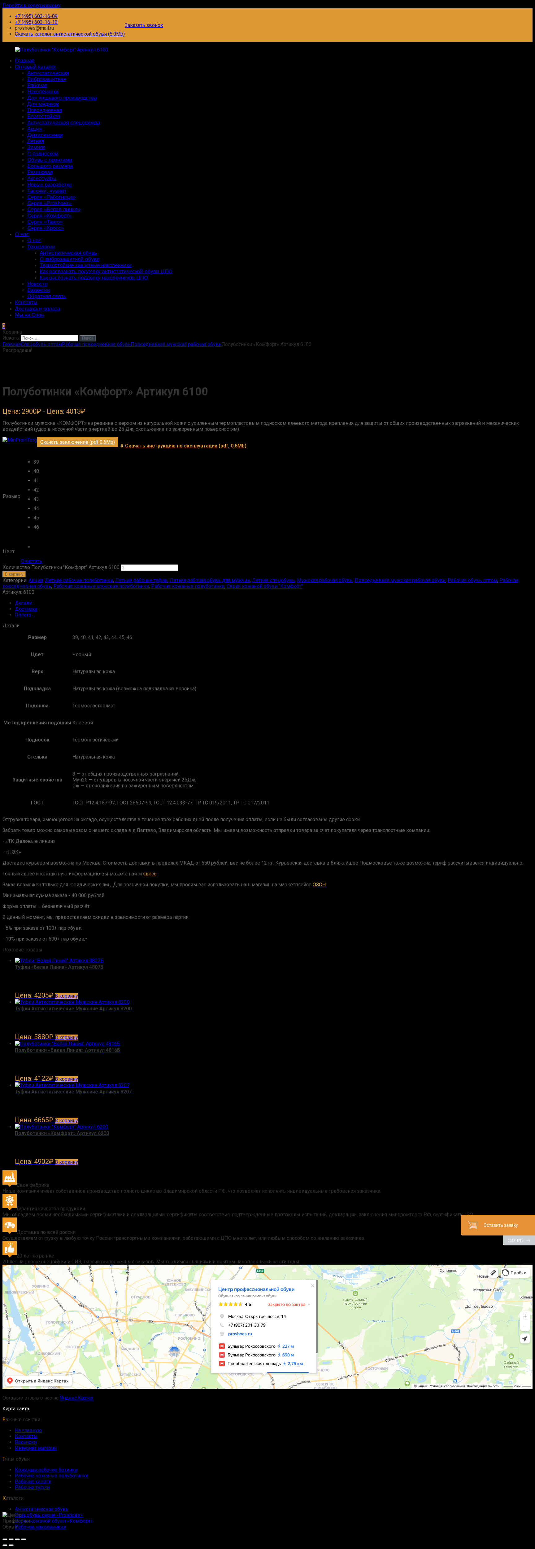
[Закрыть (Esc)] (4, 1539)
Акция (34, 129)
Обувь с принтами (49, 160)
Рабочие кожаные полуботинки (187, 586)
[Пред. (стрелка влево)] (4, 1545)
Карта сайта (15, 1409)
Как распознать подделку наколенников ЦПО (94, 278)
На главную (28, 1430)
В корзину (14, 574)
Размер (11, 496)
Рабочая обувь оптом (472, 580)
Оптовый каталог (35, 67)
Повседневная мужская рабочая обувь (176, 344)
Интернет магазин (36, 1448)
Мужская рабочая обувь (325, 580)
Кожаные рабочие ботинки (46, 1470)
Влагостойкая (43, 116)
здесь (150, 874)
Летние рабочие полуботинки (79, 580)
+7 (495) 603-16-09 (36, 16)
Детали (23, 603)
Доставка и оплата (37, 309)
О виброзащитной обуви (70, 259)
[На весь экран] (17, 1539)
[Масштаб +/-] (23, 1539)
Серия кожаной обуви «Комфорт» (54, 1521)
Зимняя (36, 147)
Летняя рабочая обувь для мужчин (210, 580)
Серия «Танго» (45, 222)
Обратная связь (46, 296)
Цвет (9, 551)
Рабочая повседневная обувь (96, 344)
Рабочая (37, 85)
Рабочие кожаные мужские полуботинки (101, 586)
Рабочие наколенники (40, 1527)
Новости (37, 284)
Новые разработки (49, 185)
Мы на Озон (29, 315)
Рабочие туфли (32, 1487)
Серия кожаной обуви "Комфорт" (265, 586)
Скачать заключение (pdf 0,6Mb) (77, 442)
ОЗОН (319, 885)
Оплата (23, 615)
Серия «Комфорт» (49, 216)
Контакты (26, 302)
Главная (24, 61)
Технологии (41, 247)
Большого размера (50, 166)
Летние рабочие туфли (141, 580)
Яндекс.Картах (76, 1398)
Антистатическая (48, 73)
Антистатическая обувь (68, 253)
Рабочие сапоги (33, 1481)
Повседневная (44, 110)
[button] (38, 463)
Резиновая (40, 172)
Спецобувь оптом (41, 344)
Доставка (26, 609)
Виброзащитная (46, 79)
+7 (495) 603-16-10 (36, 22)
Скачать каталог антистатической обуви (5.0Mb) (70, 34)
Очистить (31, 561)
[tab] (274, 603)
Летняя (35, 141)
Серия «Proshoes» (49, 203)
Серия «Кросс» (45, 228)
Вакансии (38, 290)
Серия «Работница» (51, 197)
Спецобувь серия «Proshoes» (49, 1515)
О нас (22, 234)
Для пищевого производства (62, 98)
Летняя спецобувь (273, 580)
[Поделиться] (11, 1539)
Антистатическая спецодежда (63, 123)
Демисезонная (45, 135)
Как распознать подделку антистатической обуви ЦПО (106, 271)
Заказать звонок (144, 25)
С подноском (42, 154)
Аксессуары (41, 178)
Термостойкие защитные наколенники (86, 265)
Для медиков (43, 104)
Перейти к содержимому (31, 5)
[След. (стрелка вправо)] (11, 1545)
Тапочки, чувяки (46, 191)
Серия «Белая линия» (53, 209)
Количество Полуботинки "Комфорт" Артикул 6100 (61, 567)
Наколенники (43, 92)
